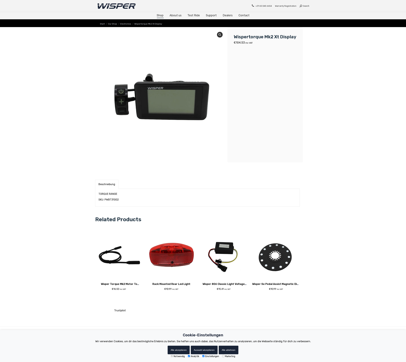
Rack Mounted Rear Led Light (171, 284)
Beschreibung (106, 184)
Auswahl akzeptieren (204, 350)
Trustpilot (120, 310)
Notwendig (179, 356)
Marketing (230, 356)
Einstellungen (212, 356)
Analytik (195, 356)
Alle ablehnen (228, 350)
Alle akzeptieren (179, 350)
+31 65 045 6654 (263, 6)
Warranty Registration (285, 6)
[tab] (106, 184)
